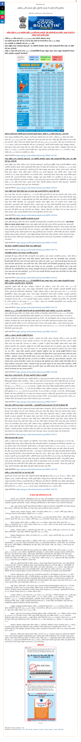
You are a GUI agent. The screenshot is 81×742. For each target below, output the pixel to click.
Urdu (23, 729)
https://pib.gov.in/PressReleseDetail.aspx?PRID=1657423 (37, 332)
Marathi (31, 729)
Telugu (55, 729)
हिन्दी (27, 729)
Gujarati (51, 729)
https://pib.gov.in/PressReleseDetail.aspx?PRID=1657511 (37, 434)
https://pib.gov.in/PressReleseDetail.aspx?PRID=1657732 (37, 307)
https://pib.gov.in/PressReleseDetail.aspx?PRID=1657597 (37, 155)
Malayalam (61, 729)
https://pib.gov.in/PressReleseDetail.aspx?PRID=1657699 (37, 243)
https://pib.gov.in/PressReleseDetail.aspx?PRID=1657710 (37, 250)
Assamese (36, 729)
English (20, 729)
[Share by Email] (2, 17)
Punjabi (46, 729)
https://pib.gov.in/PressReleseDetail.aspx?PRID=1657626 (37, 215)
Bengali (41, 729)
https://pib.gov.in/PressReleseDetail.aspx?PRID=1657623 (37, 278)
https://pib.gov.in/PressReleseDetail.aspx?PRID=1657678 (37, 469)
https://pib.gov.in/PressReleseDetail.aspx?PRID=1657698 (37, 372)
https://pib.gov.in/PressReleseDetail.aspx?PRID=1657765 (37, 489)
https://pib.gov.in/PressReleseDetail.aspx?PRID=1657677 (37, 402)
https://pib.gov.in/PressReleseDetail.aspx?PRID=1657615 (37, 188)
